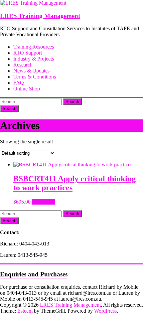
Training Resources (33, 47)
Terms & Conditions (34, 76)
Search (72, 101)
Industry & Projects (33, 59)
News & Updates (31, 71)
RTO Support (27, 53)
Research (23, 65)
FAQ (18, 82)
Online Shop (26, 88)
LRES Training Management (40, 15)
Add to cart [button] (43, 202)
